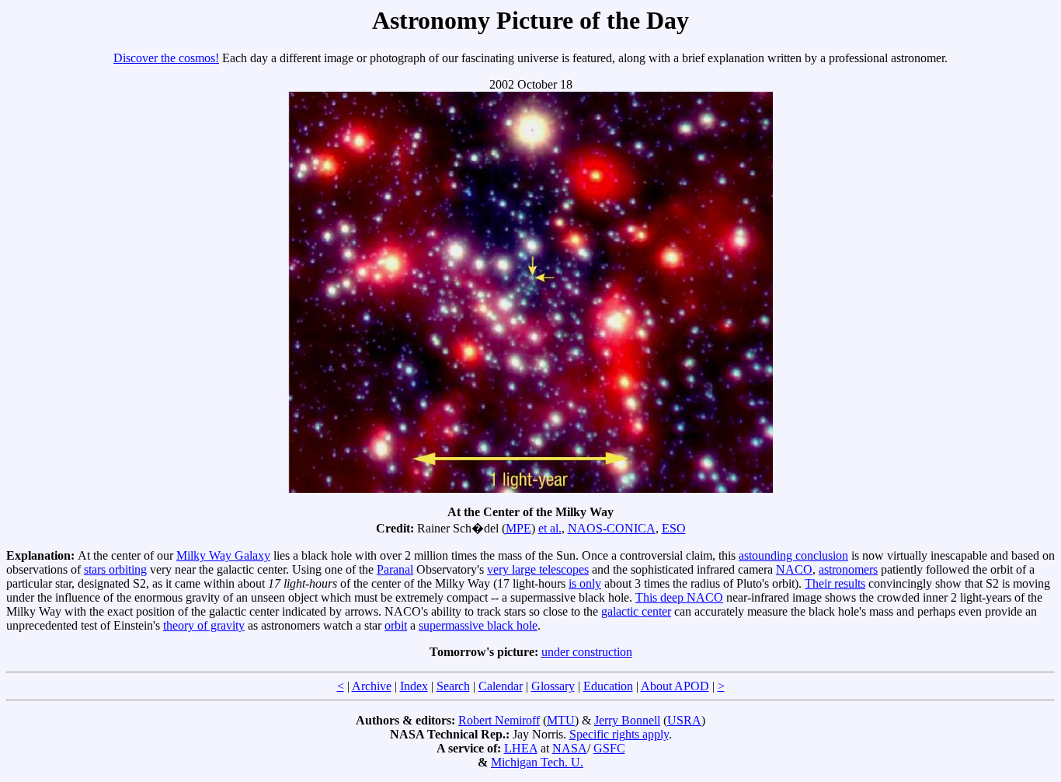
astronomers (848, 569)
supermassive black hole (478, 625)
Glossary (553, 686)
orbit (395, 625)
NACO (794, 569)
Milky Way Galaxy (223, 555)
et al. (550, 528)
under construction (586, 651)
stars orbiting (115, 569)
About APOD (675, 686)
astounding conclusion (793, 555)
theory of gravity (204, 625)
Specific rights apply (619, 734)
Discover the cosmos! (166, 58)
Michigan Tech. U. (537, 762)
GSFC (609, 748)
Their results (835, 583)
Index (414, 686)
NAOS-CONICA (612, 528)
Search (453, 686)
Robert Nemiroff (499, 720)
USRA (684, 720)
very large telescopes (538, 569)
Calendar (500, 686)
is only (585, 583)
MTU (561, 720)
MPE (518, 528)
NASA (569, 748)
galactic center (636, 611)
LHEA (520, 748)
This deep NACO (679, 597)
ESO (674, 528)
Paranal (395, 569)
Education (608, 686)
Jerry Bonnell (627, 720)
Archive (371, 686)
